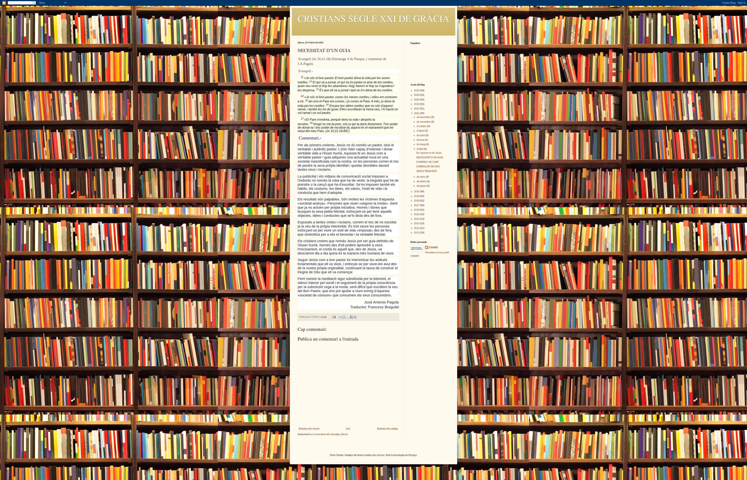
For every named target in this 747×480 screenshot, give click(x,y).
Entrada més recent (309, 428)
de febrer (422, 181)
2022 (417, 108)
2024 (417, 99)
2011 (417, 232)
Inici (348, 428)
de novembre (424, 121)
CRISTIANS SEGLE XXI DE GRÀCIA (373, 18)
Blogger (413, 455)
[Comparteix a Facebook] (351, 317)
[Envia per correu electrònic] (340, 317)
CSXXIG (433, 247)
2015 (417, 214)
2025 (417, 95)
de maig (421, 144)
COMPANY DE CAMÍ (427, 162)
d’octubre (422, 126)
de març (421, 176)
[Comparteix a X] (348, 317)
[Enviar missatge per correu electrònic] (333, 317)
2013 (417, 223)
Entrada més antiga (387, 428)
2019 (417, 196)
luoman (381, 455)
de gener (422, 186)
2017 (417, 205)
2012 (417, 228)
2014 (417, 219)
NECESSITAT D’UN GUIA (429, 157)
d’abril (420, 149)
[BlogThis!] (344, 317)
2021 (417, 113)
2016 (417, 209)
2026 (417, 90)
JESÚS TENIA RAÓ (426, 171)
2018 (417, 200)
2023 (417, 104)
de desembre (424, 117)
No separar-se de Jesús (429, 153)
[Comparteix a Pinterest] (355, 317)
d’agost (421, 130)
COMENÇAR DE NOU (428, 166)
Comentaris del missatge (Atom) (331, 434)
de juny (421, 140)
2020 (417, 191)
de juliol (421, 135)
